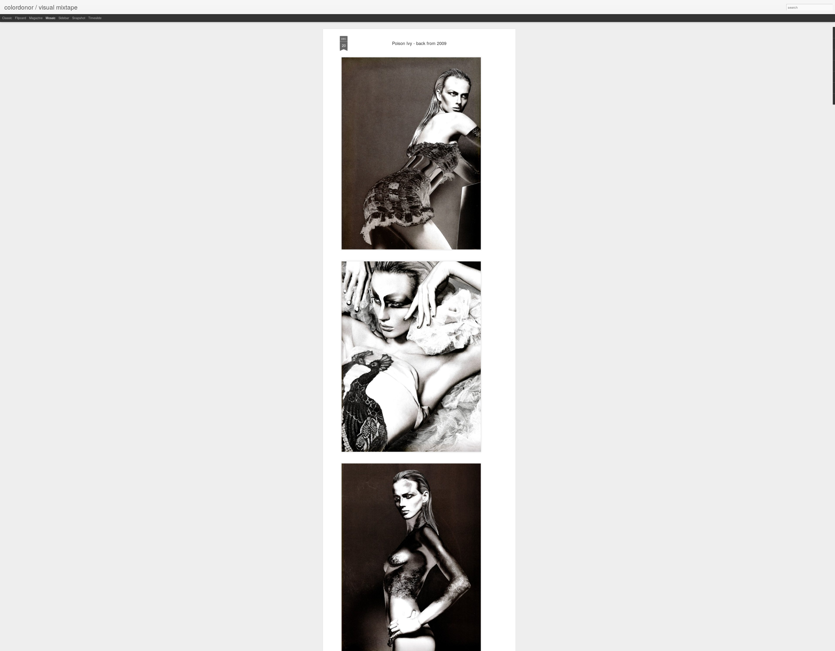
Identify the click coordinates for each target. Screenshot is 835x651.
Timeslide (95, 18)
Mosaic (50, 18)
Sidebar (63, 18)
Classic (7, 18)
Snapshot (78, 18)
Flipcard (20, 18)
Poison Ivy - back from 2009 (419, 43)
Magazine (36, 18)
